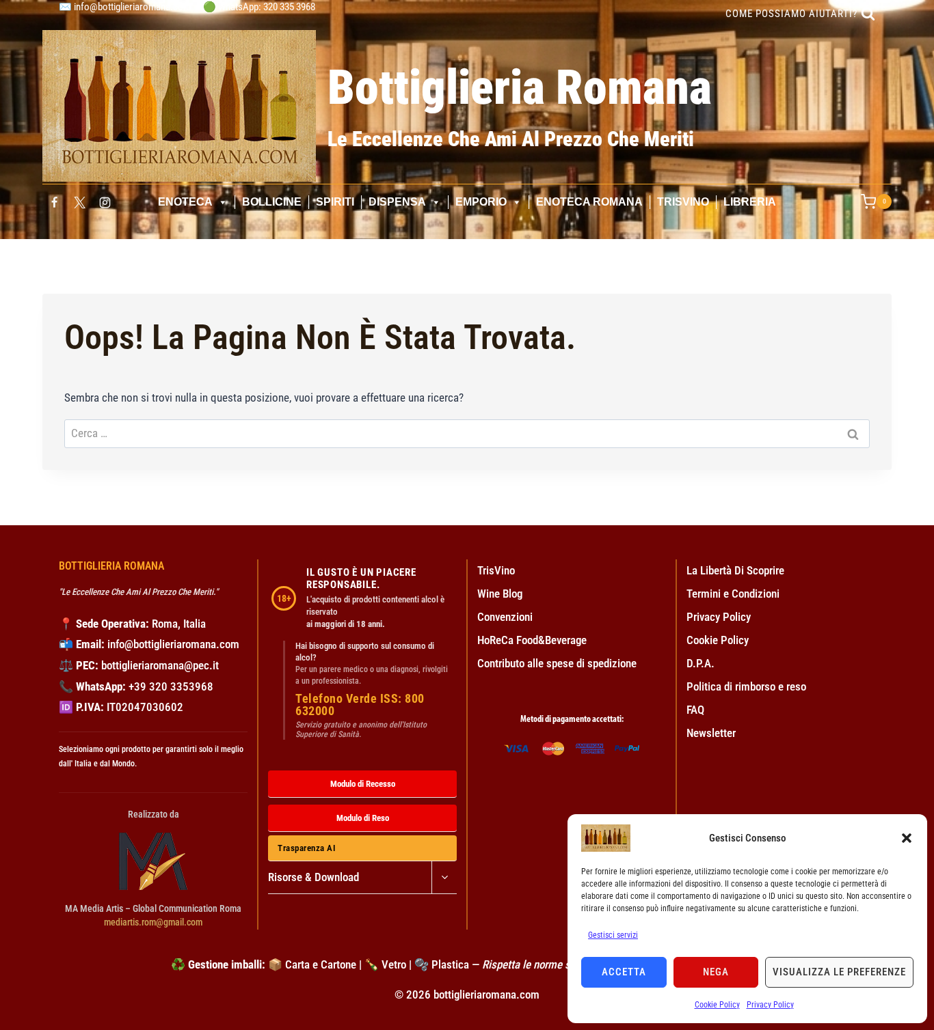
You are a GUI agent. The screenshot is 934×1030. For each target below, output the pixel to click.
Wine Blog (499, 593)
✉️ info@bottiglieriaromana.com (125, 7)
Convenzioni (505, 617)
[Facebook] (54, 202)
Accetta (624, 972)
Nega (716, 972)
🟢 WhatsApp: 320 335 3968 (259, 7)
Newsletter (711, 733)
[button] (906, 838)
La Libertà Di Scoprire (735, 570)
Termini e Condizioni (732, 593)
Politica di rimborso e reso (746, 686)
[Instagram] (105, 202)
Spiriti (335, 202)
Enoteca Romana (589, 202)
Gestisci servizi (613, 935)
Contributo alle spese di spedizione (557, 663)
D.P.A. (700, 663)
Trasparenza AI (306, 848)
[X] (79, 202)
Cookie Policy (717, 1005)
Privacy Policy (770, 1005)
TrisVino (683, 202)
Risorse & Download (313, 877)
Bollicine (272, 202)
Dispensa (397, 202)
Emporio (481, 202)
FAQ (695, 709)
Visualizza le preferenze (839, 972)
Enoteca (185, 202)
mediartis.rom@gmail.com (153, 922)
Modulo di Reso (362, 818)
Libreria (749, 202)
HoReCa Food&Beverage (532, 640)
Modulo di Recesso (362, 784)
